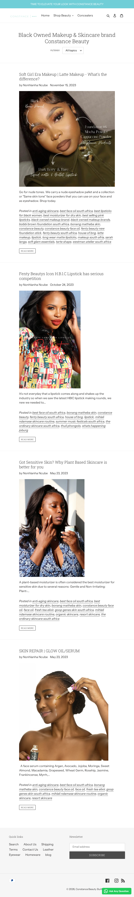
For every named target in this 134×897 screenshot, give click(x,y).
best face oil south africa (76, 211)
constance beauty (31, 228)
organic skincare (67, 614)
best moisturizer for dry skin (62, 215)
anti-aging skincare (45, 211)
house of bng (87, 233)
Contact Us (30, 849)
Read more (27, 251)
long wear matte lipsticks (59, 237)
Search (14, 844)
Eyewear (14, 855)
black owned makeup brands (90, 220)
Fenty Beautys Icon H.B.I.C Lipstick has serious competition (61, 276)
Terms (13, 849)
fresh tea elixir (44, 610)
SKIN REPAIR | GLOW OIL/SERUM (49, 650)
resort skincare (90, 614)
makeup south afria (91, 237)
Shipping (47, 844)
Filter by (55, 50)
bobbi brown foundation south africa (44, 224)
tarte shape (63, 242)
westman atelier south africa (92, 242)
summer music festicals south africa (80, 421)
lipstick (36, 237)
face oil (28, 610)
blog (48, 855)
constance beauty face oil (62, 228)
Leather (48, 849)
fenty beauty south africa (60, 233)
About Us (30, 844)
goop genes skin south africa (74, 610)
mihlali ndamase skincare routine (73, 794)
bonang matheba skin (85, 224)
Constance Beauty (86, 889)
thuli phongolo (71, 426)
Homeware (32, 855)
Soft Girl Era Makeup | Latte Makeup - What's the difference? (63, 77)
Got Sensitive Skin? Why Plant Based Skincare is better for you (63, 465)
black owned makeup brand (50, 220)
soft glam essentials (41, 242)
